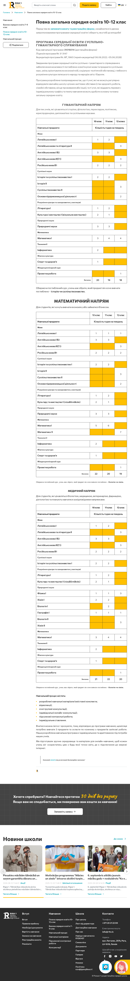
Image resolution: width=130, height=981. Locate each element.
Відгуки (79, 958)
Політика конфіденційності (84, 967)
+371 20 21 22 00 (110, 923)
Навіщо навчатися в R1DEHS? (85, 936)
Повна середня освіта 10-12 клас (61, 920)
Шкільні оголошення (72, 883)
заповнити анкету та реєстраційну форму (73, 28)
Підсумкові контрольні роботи (60, 942)
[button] (3, 871)
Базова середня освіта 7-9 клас (15, 25)
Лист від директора (85, 923)
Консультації (55, 947)
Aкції (22, 883)
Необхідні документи (32, 927)
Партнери (80, 950)
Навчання (7, 20)
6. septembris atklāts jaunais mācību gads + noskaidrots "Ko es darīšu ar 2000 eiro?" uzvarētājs (107, 877)
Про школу (81, 919)
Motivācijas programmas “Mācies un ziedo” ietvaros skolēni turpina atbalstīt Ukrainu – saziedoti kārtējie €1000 (64, 877)
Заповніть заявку (63, 811)
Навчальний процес (12, 39)
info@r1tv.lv (108, 932)
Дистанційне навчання (86, 927)
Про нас (79, 931)
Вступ (25, 919)
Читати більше (10, 894)
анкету (53, 760)
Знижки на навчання (31, 935)
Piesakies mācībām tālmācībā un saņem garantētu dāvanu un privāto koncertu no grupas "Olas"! (21, 877)
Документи (81, 946)
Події (108, 883)
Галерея (79, 954)
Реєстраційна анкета (31, 940)
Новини (79, 962)
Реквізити (26, 944)
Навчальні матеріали (58, 937)
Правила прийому (30, 923)
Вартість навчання (30, 931)
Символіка (81, 942)
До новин (118, 839)
